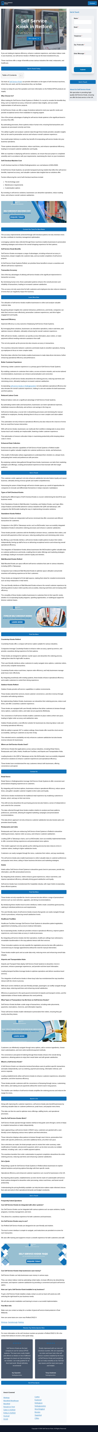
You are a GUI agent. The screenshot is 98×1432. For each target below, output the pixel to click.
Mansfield (6, 1404)
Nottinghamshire (40, 1406)
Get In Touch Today (33, 68)
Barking (21, 1322)
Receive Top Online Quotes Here (34, 1328)
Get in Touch (34, 473)
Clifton (37, 1418)
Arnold (5, 1419)
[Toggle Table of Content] (20, 75)
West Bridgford (40, 1409)
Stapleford (38, 1415)
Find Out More (34, 634)
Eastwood (38, 1400)
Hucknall (6, 1416)
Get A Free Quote (33, 1383)
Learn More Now (34, 297)
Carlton (37, 1397)
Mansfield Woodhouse (11, 1401)
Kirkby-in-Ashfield (9, 1413)
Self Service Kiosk (15, 81)
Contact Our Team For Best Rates (34, 229)
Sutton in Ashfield (9, 1410)
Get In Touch (83, 82)
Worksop (4, 1322)
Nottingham (38, 1403)
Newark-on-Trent (9, 1407)
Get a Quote (32, 38)
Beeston (37, 1412)
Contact (92, 3)
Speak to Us (34, 1098)
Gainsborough (13, 1322)
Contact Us (34, 771)
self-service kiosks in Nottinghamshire (23, 386)
